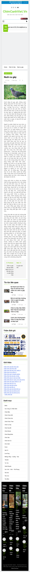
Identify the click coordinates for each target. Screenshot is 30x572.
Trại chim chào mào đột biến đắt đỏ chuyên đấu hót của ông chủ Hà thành (15, 5)
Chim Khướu (8, 431)
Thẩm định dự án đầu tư (10, 372)
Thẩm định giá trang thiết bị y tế (12, 381)
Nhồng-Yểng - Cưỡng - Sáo (24, 511)
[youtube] (18, 7)
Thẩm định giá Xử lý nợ (10, 383)
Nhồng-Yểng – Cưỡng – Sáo (12, 456)
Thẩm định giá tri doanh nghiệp (12, 374)
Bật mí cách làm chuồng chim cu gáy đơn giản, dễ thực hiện (18, 300)
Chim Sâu (7, 437)
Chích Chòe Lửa (9, 418)
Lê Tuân (7, 80)
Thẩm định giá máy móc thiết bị (12, 370)
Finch (6, 447)
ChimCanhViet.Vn (15, 11)
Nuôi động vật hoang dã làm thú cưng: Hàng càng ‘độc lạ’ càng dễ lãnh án (15, 2)
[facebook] (12, 7)
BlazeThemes (14, 568)
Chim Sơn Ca (8, 440)
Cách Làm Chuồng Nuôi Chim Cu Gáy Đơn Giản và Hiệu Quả (18, 319)
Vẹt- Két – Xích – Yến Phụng (12, 469)
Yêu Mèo (7, 479)
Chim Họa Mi (8, 428)
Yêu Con (7, 476)
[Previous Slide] (24, 2)
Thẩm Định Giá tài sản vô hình (11, 376)
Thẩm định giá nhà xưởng (10, 385)
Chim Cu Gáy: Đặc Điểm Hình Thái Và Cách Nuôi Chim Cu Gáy (18, 309)
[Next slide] (26, 2)
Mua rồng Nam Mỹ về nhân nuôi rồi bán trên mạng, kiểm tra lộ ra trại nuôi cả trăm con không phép (16, 3)
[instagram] (14, 7)
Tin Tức (7, 463)
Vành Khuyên (8, 466)
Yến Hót (7, 472)
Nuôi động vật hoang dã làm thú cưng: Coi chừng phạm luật (15, 1)
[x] (16, 7)
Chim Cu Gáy (8, 73)
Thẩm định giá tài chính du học (12, 392)
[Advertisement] (15, 48)
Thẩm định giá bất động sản (11, 367)
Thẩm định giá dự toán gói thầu (12, 378)
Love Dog (7, 453)
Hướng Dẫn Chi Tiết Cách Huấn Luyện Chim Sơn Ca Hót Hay (4, 521)
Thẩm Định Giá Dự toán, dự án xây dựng (14, 379)
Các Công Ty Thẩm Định (11, 408)
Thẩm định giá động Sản (10, 368)
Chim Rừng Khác (9, 434)
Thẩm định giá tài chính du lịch (12, 391)
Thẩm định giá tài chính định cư (12, 389)
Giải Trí (6, 450)
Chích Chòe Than (9, 421)
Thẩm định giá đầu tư (9, 387)
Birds (6, 405)
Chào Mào (7, 412)
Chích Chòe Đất (9, 415)
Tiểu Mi (6, 460)
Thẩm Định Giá (8, 394)
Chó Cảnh (7, 444)
